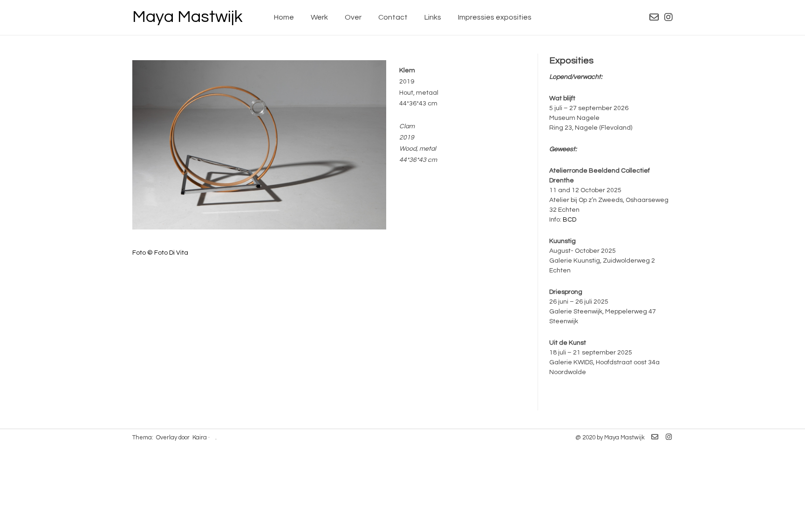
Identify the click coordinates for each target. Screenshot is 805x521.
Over (353, 17)
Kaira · (201, 437)
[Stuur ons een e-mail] (654, 17)
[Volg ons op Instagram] (668, 17)
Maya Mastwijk (187, 17)
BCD (569, 219)
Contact (393, 17)
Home (284, 17)
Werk (319, 17)
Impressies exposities (495, 17)
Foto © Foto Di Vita (160, 253)
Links (432, 17)
